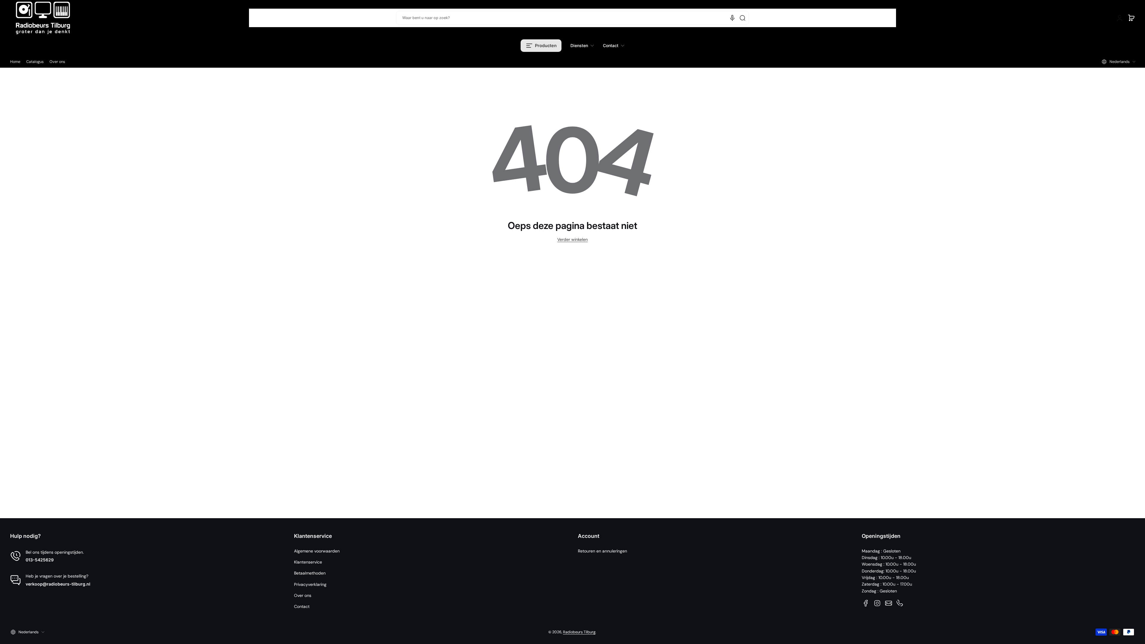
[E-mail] (888, 603)
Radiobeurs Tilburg (579, 632)
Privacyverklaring (310, 584)
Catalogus (35, 61)
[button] (1131, 18)
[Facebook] (865, 603)
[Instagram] (877, 603)
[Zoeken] (742, 18)
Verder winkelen (572, 239)
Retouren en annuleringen (602, 551)
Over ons (57, 61)
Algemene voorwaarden (317, 551)
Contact (302, 606)
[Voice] (732, 18)
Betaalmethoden (310, 573)
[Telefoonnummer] (899, 603)
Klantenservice (308, 562)
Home (15, 61)
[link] (582, 45)
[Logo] (43, 18)
